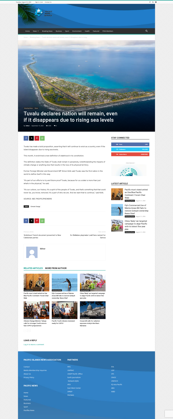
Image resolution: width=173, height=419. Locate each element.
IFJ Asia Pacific (116, 384)
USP (112, 370)
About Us (27, 374)
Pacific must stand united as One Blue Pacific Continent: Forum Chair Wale (36, 295)
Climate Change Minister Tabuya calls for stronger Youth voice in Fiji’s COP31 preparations (35, 323)
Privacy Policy (29, 377)
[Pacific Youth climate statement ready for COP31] (64, 310)
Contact (27, 367)
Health (87, 31)
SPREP (69, 391)
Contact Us (48, 2)
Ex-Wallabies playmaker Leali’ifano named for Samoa (88, 236)
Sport (67, 31)
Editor (28, 126)
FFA (112, 367)
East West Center (74, 388)
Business (59, 31)
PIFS (69, 367)
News (35, 31)
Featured (96, 31)
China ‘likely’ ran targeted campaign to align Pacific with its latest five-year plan (92, 295)
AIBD (113, 391)
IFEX (69, 384)
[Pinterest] (36, 138)
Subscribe (144, 154)
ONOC (113, 377)
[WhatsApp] (42, 138)
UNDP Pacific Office (74, 374)
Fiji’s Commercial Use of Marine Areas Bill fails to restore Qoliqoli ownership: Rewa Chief (63, 295)
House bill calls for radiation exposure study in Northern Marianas (90, 323)
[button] (146, 31)
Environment (77, 31)
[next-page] (28, 330)
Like (146, 144)
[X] (153, 2)
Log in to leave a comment (34, 344)
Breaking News (47, 31)
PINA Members (108, 31)
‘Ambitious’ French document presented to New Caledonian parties (42, 236)
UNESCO (114, 381)
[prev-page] (25, 330)
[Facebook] (150, 2)
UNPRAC (70, 370)
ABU (113, 388)
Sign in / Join (39, 2)
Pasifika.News (29, 410)
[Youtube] (156, 2)
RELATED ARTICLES (33, 268)
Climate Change (35, 206)
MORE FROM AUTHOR (55, 268)
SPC (112, 374)
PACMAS (70, 395)
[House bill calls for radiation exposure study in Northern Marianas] (93, 310)
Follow (145, 149)
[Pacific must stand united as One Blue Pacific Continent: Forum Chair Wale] (36, 282)
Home (27, 31)
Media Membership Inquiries (35, 370)
